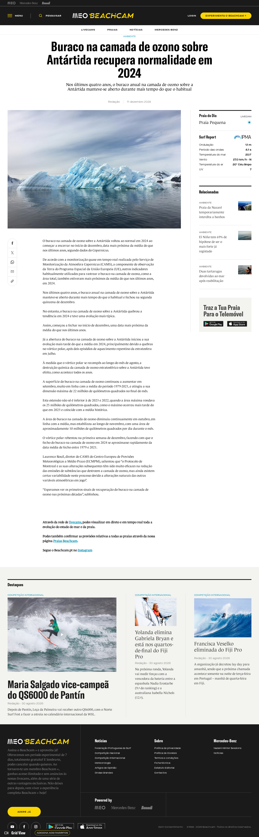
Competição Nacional (107, 753)
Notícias (218, 753)
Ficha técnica (162, 762)
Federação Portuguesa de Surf (113, 748)
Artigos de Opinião (105, 767)
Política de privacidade (167, 748)
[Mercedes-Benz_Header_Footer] (29, 3)
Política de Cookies (165, 753)
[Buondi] (46, 3)
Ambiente (205, 202)
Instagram (85, 550)
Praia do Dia (208, 115)
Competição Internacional (26, 595)
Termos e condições (166, 758)
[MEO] (12, 3)
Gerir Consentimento (170, 826)
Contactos (160, 772)
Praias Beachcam (65, 541)
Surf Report (207, 137)
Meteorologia (103, 762)
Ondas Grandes (104, 772)
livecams (75, 522)
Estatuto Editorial (164, 767)
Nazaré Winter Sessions (227, 748)
